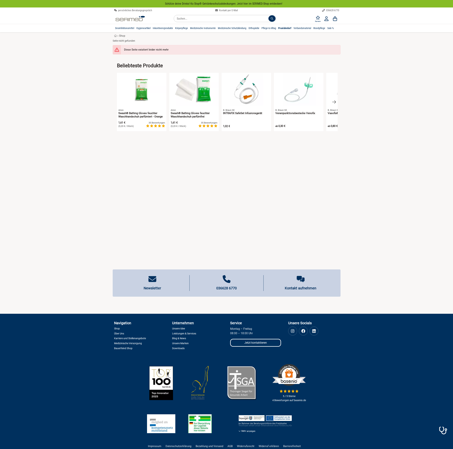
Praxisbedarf (284, 28)
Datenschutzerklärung (178, 446)
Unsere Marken (180, 343)
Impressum (154, 446)
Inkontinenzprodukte (163, 28)
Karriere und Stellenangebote (130, 338)
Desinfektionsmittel (124, 28)
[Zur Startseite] (130, 18)
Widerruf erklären (269, 446)
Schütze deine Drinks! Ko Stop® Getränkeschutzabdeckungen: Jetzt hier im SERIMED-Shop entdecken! (223, 3)
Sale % (330, 28)
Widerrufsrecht (245, 446)
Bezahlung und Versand (209, 446)
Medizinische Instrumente (203, 28)
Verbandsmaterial (302, 28)
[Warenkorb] (335, 18)
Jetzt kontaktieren (255, 342)
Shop (122, 35)
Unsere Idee (178, 328)
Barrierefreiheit (292, 446)
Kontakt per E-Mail (228, 10)
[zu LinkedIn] (314, 331)
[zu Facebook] (303, 331)
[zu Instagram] (292, 331)
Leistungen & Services (184, 333)
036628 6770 (332, 10)
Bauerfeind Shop (123, 348)
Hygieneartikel (143, 28)
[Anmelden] (326, 18)
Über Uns (119, 333)
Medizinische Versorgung (128, 343)
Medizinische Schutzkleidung (232, 28)
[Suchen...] (272, 18)
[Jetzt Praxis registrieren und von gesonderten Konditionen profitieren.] (443, 430)
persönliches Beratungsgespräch (134, 10)
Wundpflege (319, 28)
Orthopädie (253, 28)
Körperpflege (181, 28)
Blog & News (179, 338)
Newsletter (152, 288)
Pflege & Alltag (268, 28)
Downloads (178, 348)
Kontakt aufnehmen (300, 288)
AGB (230, 446)
